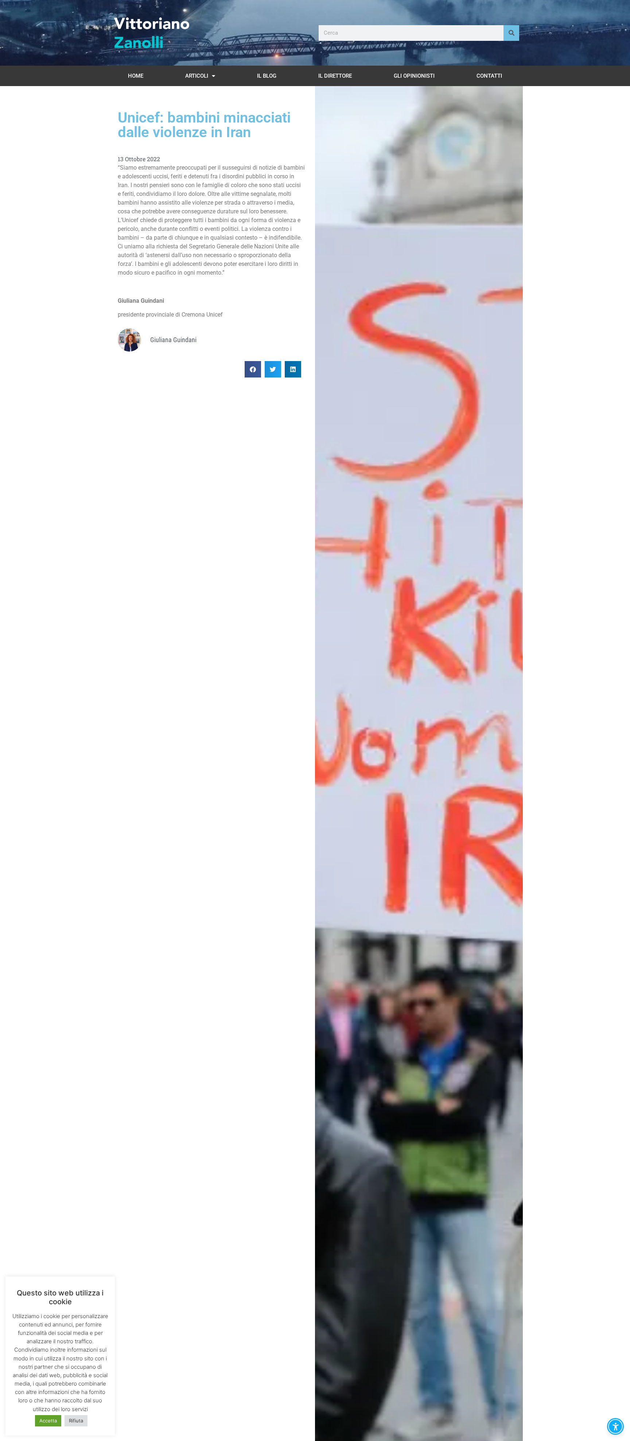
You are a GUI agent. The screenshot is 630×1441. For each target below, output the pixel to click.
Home (135, 76)
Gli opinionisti (414, 76)
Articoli (196, 76)
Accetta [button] (48, 1420)
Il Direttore (335, 76)
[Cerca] (511, 33)
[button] (253, 369)
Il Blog (266, 76)
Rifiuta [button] (76, 1420)
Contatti (489, 76)
